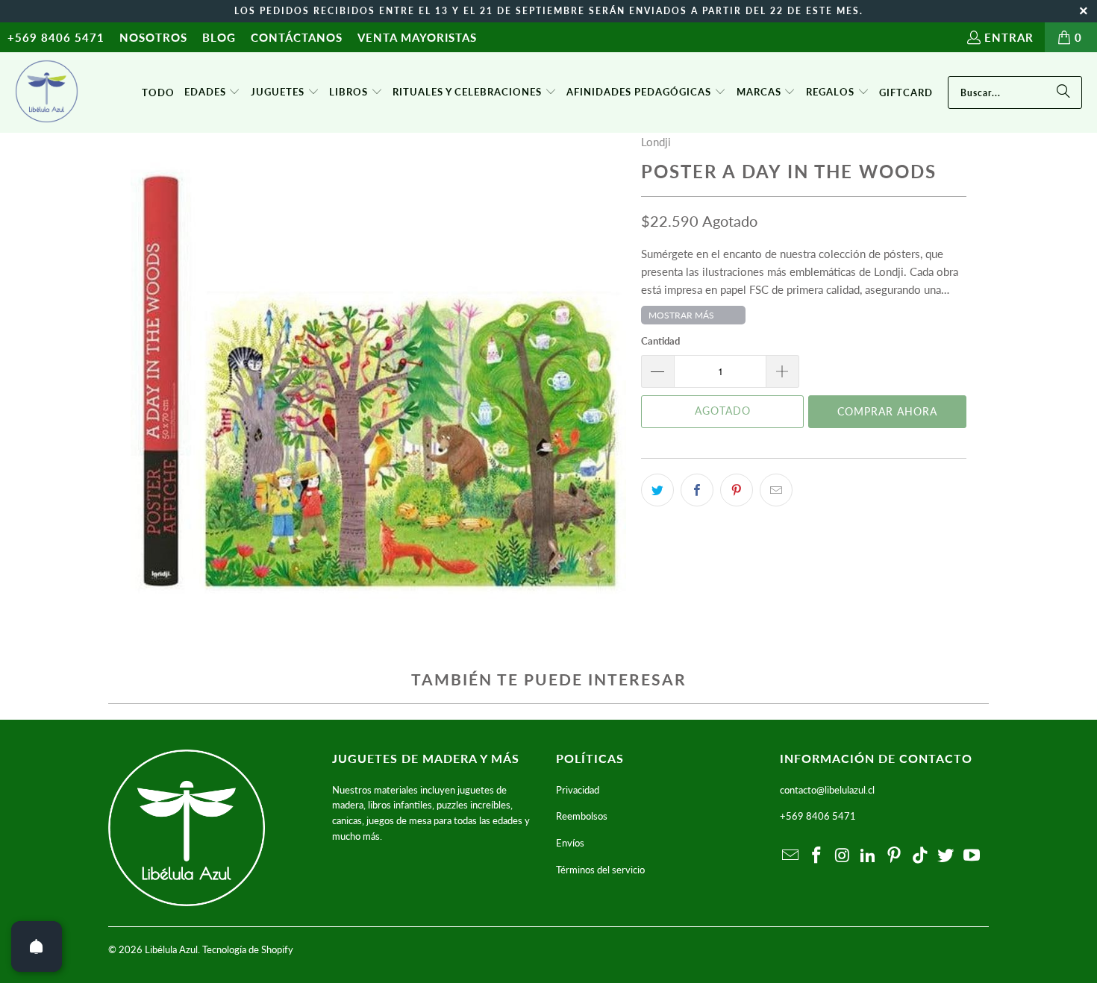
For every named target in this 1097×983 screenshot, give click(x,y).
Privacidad (577, 790)
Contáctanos (297, 37)
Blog (219, 37)
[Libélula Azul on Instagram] (842, 856)
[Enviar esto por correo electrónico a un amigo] (776, 490)
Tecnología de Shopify (247, 949)
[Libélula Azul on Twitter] (946, 856)
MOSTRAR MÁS (681, 315)
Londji (656, 141)
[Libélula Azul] (46, 92)
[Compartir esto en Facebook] (697, 490)
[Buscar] (1063, 92)
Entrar (1009, 37)
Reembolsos (581, 816)
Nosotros (153, 37)
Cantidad (660, 341)
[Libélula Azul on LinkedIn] (868, 856)
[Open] (36, 946)
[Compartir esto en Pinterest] (736, 490)
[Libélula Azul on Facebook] (817, 856)
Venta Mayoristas (417, 37)
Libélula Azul (171, 949)
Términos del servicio (600, 870)
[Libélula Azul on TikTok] (920, 856)
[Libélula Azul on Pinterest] (895, 856)
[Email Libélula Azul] (791, 856)
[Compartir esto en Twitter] (657, 490)
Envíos (570, 843)
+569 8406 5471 (55, 37)
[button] (212, 92)
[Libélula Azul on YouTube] (972, 856)
